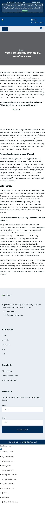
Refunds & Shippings (9, 380)
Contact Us (6, 344)
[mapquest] (28, 14)
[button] (1, 449)
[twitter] (21, 14)
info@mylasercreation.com (16, 2)
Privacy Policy (7, 371)
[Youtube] (23, 14)
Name (4, 405)
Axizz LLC (19, 442)
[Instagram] (19, 14)
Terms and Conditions (10, 375)
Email (3, 418)
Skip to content (5, 446)
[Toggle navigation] (5, 29)
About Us (5, 340)
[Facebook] (16, 14)
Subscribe (22, 429)
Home (21, 50)
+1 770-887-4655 (35, 2)
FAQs (4, 354)
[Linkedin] (26, 14)
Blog (3, 349)
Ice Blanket (6, 72)
